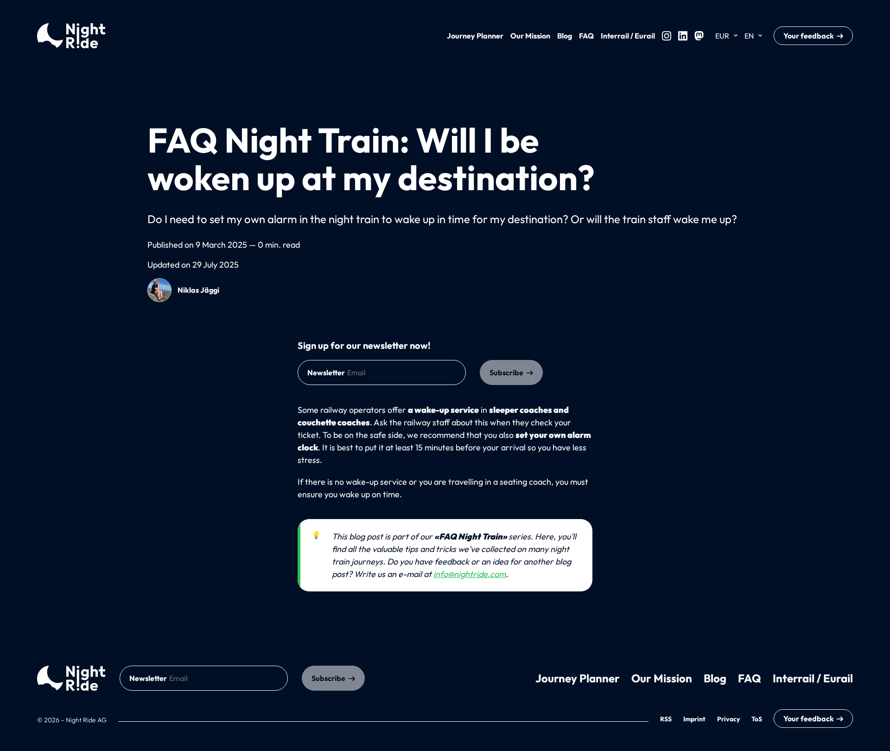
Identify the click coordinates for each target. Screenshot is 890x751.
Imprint (694, 719)
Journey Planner (475, 35)
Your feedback (808, 35)
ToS (756, 719)
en (749, 35)
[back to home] (71, 678)
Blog (564, 35)
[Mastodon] (699, 35)
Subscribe (506, 372)
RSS (666, 719)
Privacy (728, 719)
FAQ (586, 35)
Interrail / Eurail (628, 35)
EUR (722, 35)
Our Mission (530, 35)
